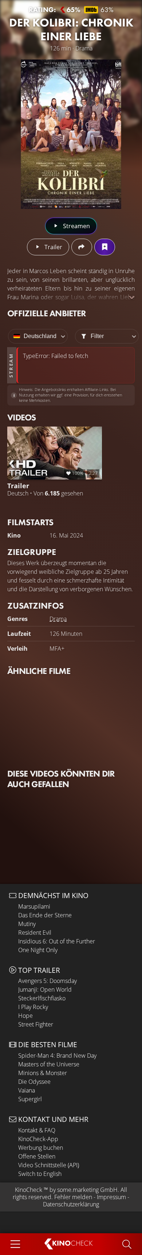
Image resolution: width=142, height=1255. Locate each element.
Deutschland (40, 336)
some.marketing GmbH (87, 1190)
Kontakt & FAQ (36, 1130)
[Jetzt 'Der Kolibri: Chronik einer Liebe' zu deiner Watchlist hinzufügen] (104, 247)
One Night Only (38, 950)
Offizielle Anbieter (46, 313)
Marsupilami (34, 906)
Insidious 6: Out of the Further (56, 941)
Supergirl (30, 1099)
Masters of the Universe (48, 1064)
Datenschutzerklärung (71, 1204)
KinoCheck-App (38, 1139)
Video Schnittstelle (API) (48, 1165)
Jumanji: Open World (45, 989)
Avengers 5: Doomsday (47, 980)
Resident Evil (34, 932)
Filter (97, 336)
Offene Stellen (36, 1156)
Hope (25, 1015)
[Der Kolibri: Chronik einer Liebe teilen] (81, 247)
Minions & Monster (42, 1073)
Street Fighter (35, 1024)
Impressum (111, 1197)
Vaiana (26, 1090)
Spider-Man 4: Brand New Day (57, 1055)
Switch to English (40, 1173)
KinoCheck (28, 1190)
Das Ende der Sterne (45, 915)
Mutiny (27, 923)
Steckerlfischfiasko (42, 998)
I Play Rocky (33, 1007)
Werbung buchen (40, 1147)
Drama (58, 619)
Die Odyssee (34, 1081)
